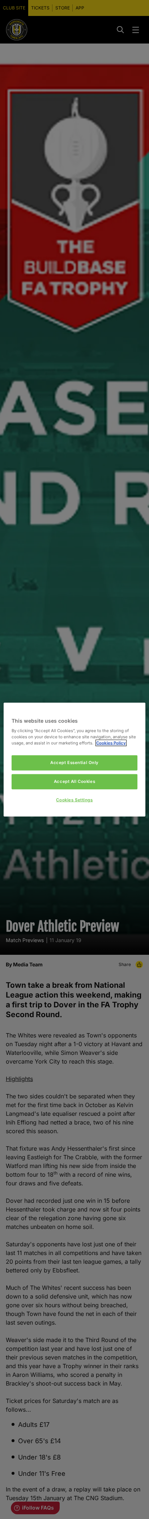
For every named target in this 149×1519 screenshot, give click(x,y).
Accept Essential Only (74, 762)
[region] (74, 759)
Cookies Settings (74, 799)
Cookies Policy (111, 743)
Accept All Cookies (74, 781)
